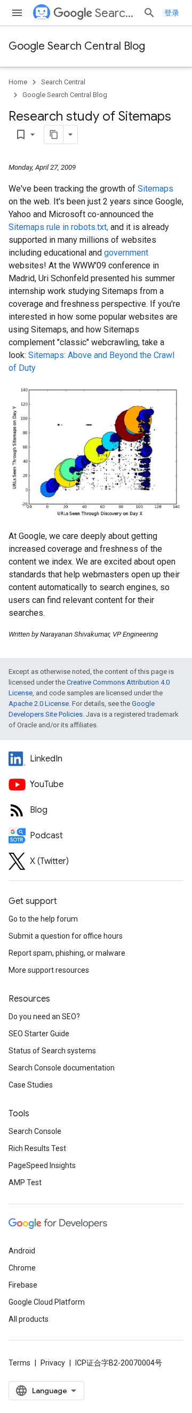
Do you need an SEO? (44, 1016)
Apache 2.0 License (39, 704)
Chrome (22, 1268)
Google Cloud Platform (47, 1302)
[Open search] (149, 12)
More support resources (49, 970)
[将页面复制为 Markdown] (53, 134)
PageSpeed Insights (42, 1165)
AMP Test (25, 1182)
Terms (19, 1363)
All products (29, 1319)
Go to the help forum (43, 919)
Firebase (23, 1285)
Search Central (114, 13)
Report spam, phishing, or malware (67, 953)
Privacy (53, 1363)
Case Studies (31, 1085)
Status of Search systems (52, 1050)
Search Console (35, 1131)
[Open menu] (17, 13)
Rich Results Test (37, 1148)
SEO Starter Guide (39, 1033)
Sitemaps (155, 189)
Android (22, 1251)
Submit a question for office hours (66, 936)
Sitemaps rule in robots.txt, (58, 227)
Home (18, 82)
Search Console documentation (62, 1067)
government (126, 253)
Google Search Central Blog (77, 46)
